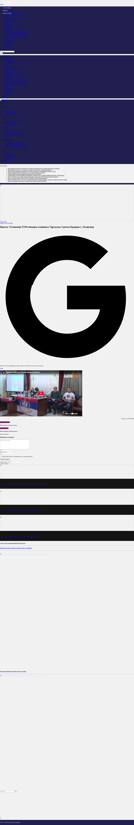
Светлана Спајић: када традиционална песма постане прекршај (24, 174)
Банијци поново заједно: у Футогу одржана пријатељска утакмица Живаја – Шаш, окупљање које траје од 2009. (37, 179)
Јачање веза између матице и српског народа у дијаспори (16, 548)
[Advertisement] (67, 805)
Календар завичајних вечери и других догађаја (13, 671)
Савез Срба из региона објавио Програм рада (12, 543)
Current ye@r (4, 462)
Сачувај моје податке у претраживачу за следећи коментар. (17, 456)
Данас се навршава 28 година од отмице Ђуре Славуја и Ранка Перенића (27, 181)
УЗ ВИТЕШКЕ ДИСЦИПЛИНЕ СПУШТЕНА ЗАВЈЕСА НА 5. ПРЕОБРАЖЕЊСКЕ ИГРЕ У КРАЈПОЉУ (36, 175)
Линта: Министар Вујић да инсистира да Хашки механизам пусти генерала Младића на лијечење (33, 168)
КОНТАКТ (5, 10)
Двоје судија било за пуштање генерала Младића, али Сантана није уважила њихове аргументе (33, 177)
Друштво (8, 183)
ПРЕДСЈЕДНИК (7, 2)
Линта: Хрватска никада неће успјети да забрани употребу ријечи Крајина (27, 178)
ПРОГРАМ (5, 5)
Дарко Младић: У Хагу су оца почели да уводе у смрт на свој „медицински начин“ (30, 170)
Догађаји (2, 183)
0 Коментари (3, 221)
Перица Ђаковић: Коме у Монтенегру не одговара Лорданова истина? (26, 172)
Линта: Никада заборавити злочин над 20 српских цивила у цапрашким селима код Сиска (32, 171)
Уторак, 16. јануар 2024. (6, 223)
